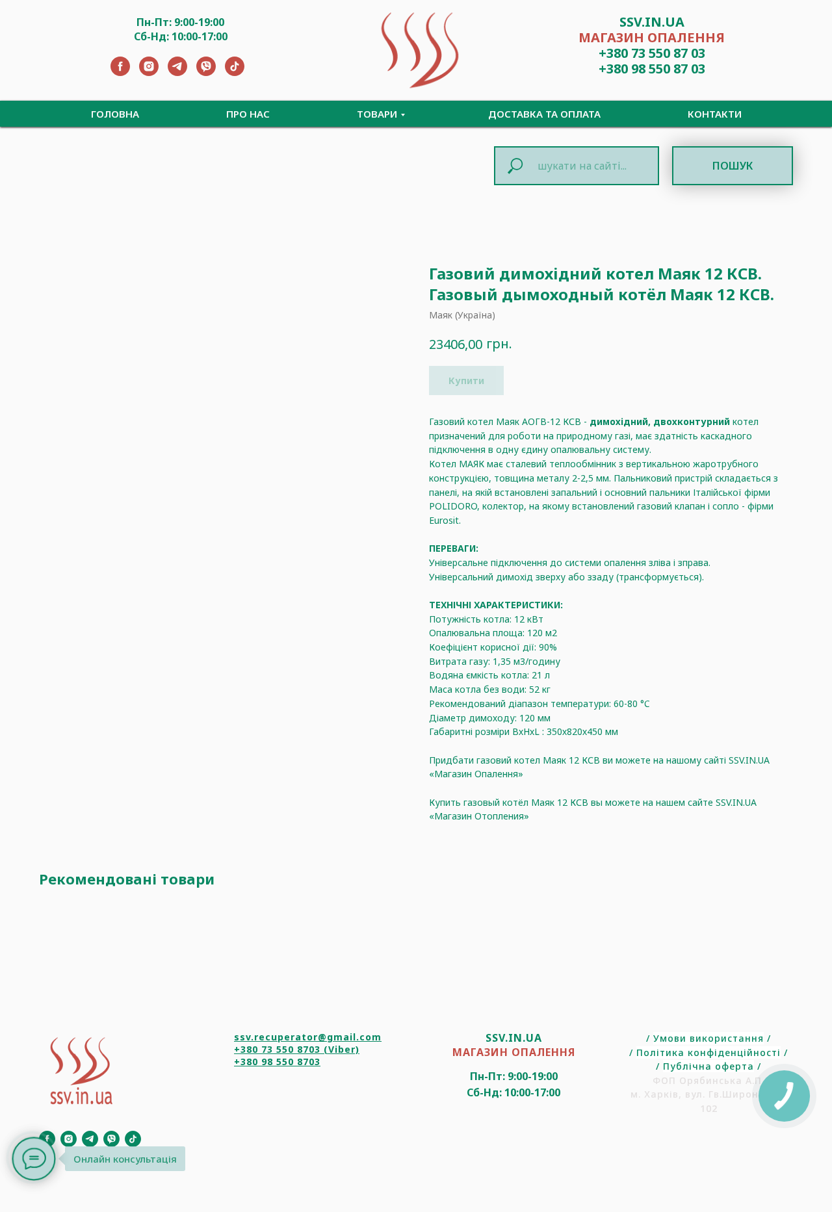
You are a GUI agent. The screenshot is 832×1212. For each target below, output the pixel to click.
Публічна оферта (708, 1066)
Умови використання (708, 1038)
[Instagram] (149, 72)
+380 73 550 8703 (277, 1049)
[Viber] (206, 72)
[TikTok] (234, 72)
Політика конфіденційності (708, 1052)
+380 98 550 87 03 (652, 68)
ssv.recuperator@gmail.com (308, 1037)
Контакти (715, 113)
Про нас (248, 113)
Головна (115, 113)
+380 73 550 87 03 (652, 53)
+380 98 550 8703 (277, 1061)
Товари (377, 113)
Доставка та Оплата (544, 113)
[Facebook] (120, 72)
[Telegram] (177, 72)
